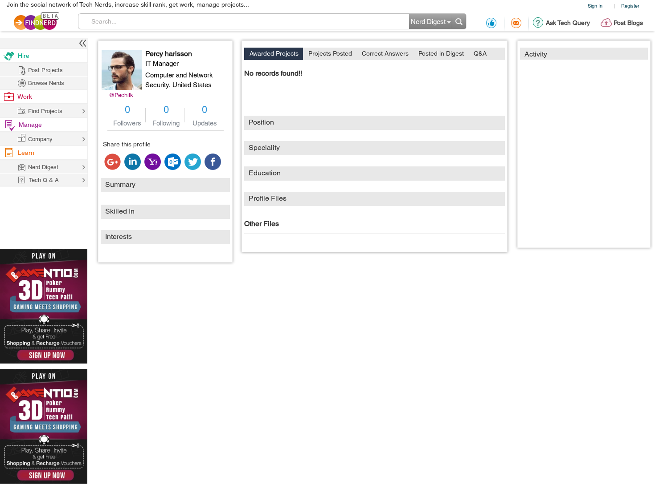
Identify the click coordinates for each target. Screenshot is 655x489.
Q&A (480, 53)
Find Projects (45, 111)
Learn (26, 152)
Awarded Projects (274, 53)
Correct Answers (385, 53)
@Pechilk (121, 95)
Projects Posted (330, 53)
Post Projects (45, 70)
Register (630, 5)
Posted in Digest (441, 53)
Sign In (595, 5)
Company (40, 139)
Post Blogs (628, 22)
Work (24, 96)
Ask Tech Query (568, 22)
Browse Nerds (46, 83)
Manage (30, 124)
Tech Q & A (44, 180)
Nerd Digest (43, 167)
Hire (23, 55)
